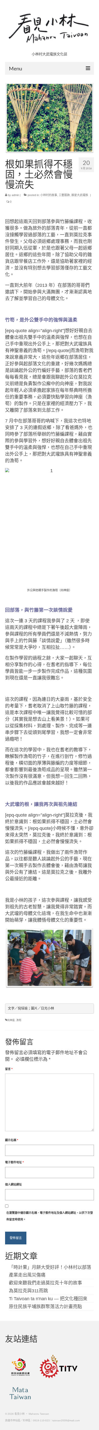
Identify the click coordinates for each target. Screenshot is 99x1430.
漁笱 (18, 1020)
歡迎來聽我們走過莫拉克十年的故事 (45, 1282)
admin (15, 195)
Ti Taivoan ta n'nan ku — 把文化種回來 (48, 1298)
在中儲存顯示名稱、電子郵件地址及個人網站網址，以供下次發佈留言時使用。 (49, 1216)
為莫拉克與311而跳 (28, 1290)
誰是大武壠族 (79, 195)
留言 (8, 1069)
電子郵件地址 (14, 1162)
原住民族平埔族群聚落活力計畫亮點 (45, 1306)
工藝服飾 (64, 195)
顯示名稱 (11, 1140)
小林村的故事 (48, 195)
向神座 (11, 1020)
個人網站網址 (13, 1184)
